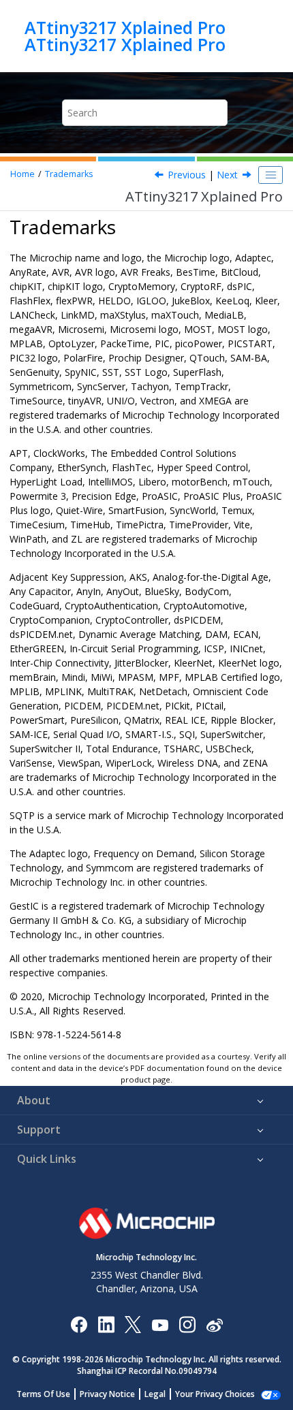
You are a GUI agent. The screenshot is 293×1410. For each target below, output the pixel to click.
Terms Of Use (43, 1394)
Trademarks (69, 174)
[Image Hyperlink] (159, 1324)
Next (227, 174)
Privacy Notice (107, 1394)
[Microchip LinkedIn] (105, 1324)
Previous (187, 174)
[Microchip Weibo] (214, 1324)
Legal (155, 1394)
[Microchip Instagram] (187, 1324)
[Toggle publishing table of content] (270, 175)
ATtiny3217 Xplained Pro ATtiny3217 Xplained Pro (125, 35)
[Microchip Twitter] (133, 1324)
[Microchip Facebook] (78, 1324)
